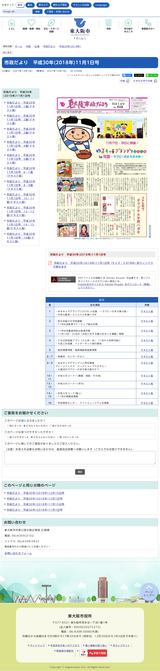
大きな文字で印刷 (143, 81)
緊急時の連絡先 (64, 651)
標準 (20, 5)
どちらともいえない (37, 426)
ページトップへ (149, 594)
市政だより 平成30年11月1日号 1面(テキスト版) (21, 106)
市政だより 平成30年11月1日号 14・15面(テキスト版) (21, 225)
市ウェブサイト (121, 645)
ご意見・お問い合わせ (58, 11)
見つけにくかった (69, 437)
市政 (28, 46)
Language (101, 5)
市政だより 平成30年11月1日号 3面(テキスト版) (21, 133)
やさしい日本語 (81, 5)
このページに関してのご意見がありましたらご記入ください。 (43, 443)
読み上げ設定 (60, 5)
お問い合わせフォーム (18, 553)
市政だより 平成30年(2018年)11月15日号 (36, 504)
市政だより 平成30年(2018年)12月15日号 (36, 493)
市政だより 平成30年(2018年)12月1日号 (34, 498)
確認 (80, 472)
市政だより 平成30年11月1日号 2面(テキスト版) (21, 120)
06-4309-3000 (80, 631)
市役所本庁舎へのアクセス (65, 645)
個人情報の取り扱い (96, 645)
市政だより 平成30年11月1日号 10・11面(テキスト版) (21, 198)
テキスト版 (147, 311)
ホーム (18, 46)
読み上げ (43, 5)
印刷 (122, 81)
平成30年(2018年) (70, 46)
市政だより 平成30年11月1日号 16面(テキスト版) (21, 238)
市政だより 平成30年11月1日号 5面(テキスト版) (21, 159)
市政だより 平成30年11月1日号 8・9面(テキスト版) (21, 185)
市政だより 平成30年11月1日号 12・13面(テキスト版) (21, 211)
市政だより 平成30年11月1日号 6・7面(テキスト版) (21, 172)
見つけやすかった (19, 437)
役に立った (16, 426)
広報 (37, 46)
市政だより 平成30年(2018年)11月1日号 (34, 510)
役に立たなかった (62, 426)
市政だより (49, 46)
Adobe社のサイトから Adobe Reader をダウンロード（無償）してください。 (115, 286)
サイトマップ (37, 645)
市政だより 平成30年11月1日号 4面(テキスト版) (21, 146)
